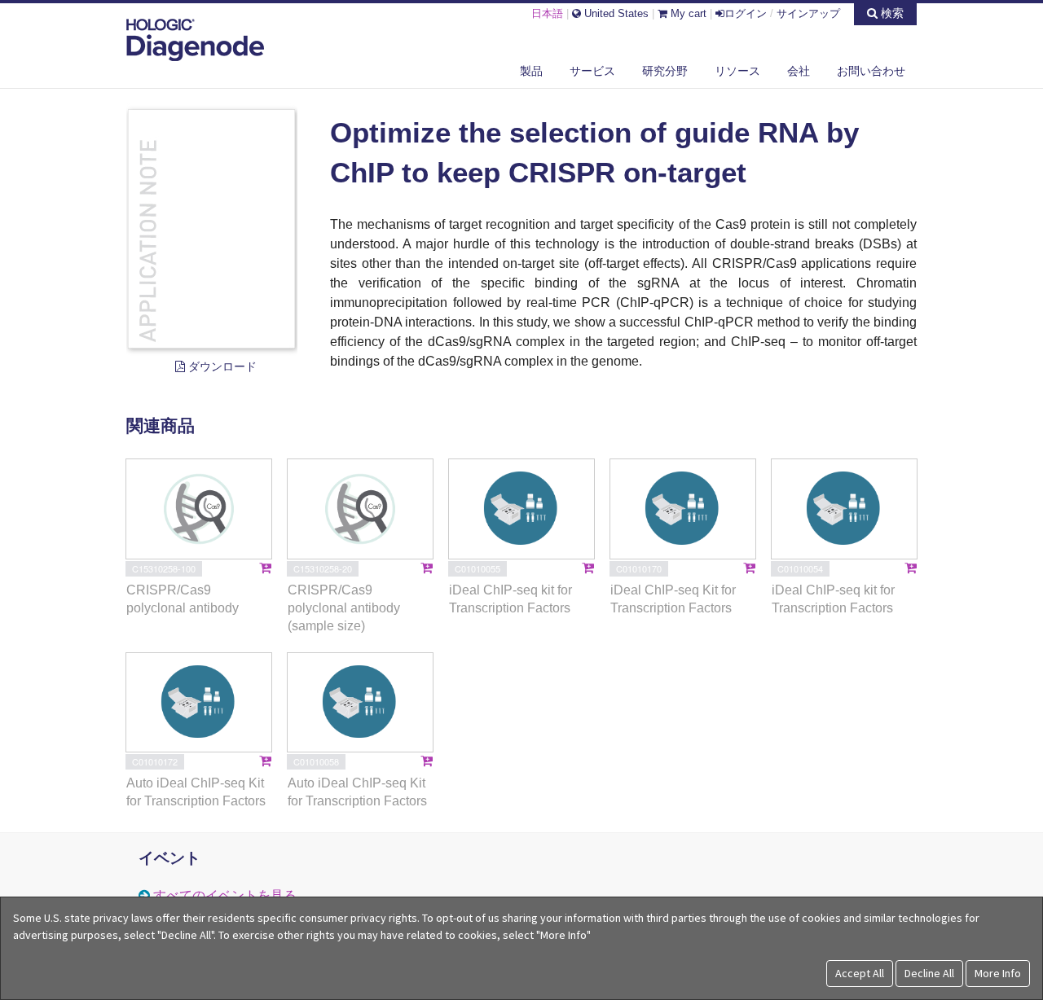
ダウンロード (221, 366)
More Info (998, 973)
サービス (592, 70)
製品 (531, 70)
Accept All (859, 973)
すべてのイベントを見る (225, 895)
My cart (686, 13)
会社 (798, 70)
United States (615, 13)
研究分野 (665, 70)
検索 (891, 13)
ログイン (745, 13)
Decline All (929, 973)
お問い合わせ (871, 70)
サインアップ (808, 13)
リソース (737, 70)
